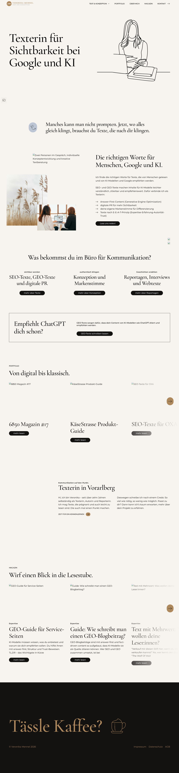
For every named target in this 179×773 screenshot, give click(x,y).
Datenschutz (156, 746)
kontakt (161, 4)
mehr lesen (19, 433)
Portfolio (119, 4)
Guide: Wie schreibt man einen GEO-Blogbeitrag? (98, 632)
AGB (167, 746)
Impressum (140, 746)
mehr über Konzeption (89, 293)
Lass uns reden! (107, 223)
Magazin (148, 4)
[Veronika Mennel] (20, 3)
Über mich (135, 4)
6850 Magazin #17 (28, 424)
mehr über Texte (32, 293)
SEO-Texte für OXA (155, 424)
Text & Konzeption (98, 4)
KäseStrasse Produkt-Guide (94, 427)
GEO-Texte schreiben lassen (94, 333)
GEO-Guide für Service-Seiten (36, 632)
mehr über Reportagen (147, 293)
